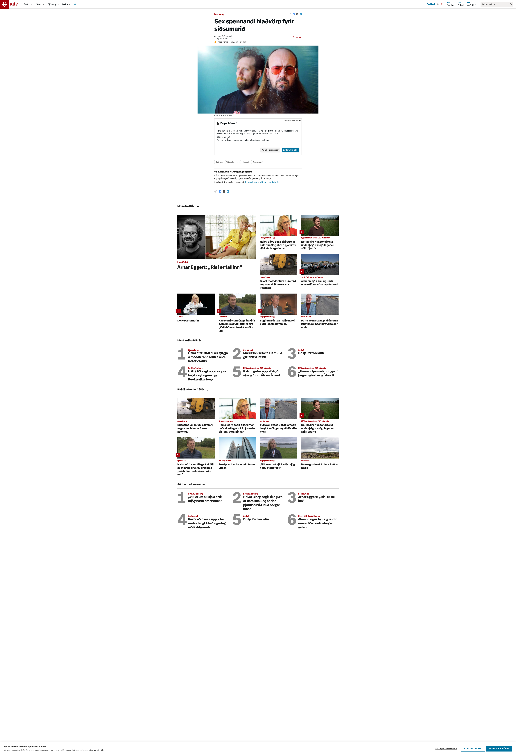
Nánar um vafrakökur (97, 750)
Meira (65, 4)
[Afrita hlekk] (290, 14)
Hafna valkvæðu (473, 749)
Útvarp (39, 4)
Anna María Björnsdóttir (224, 36)
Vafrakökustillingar (270, 149)
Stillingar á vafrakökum (446, 749)
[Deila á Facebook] (294, 14)
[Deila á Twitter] (297, 14)
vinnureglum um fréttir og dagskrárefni (262, 182)
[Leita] (511, 4)
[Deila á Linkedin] (301, 14)
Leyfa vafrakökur (499, 749)
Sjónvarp (52, 4)
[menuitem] (31, 4)
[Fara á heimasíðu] (11, 4)
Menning (219, 14)
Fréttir (27, 4)
